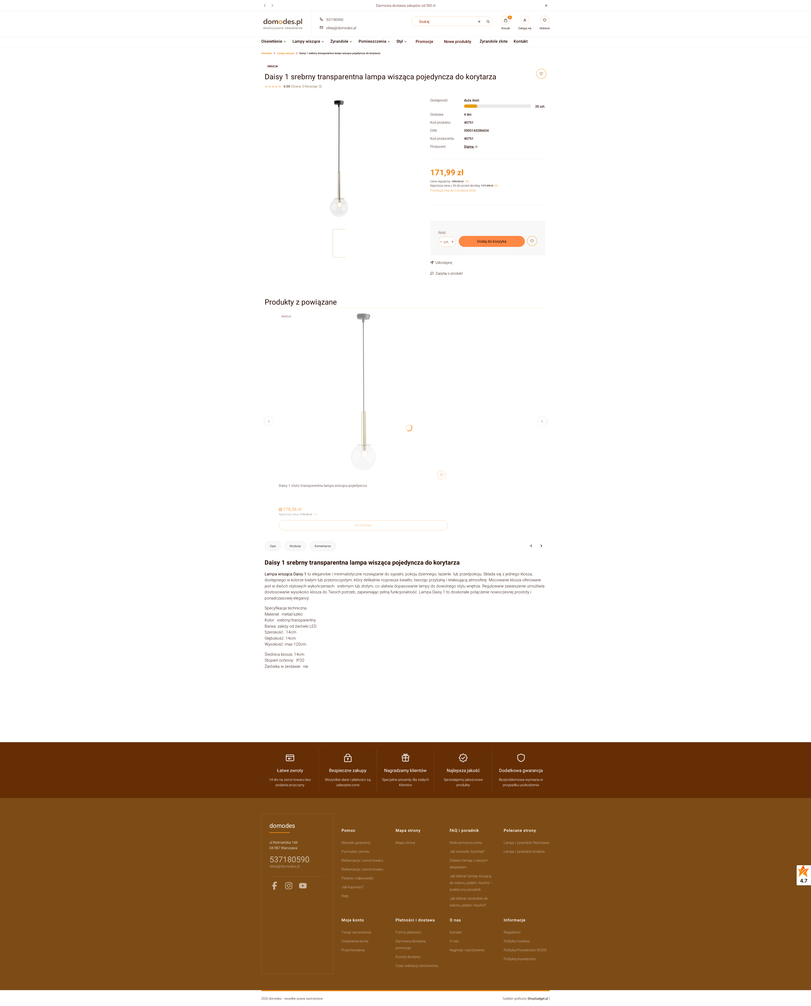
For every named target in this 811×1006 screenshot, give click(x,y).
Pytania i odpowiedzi (357, 878)
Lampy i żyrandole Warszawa (526, 842)
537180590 (334, 20)
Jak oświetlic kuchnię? (467, 851)
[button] (546, 5)
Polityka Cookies (517, 941)
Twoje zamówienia (356, 932)
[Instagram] (289, 886)
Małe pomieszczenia (466, 842)
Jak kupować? (353, 887)
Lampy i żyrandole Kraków (524, 851)
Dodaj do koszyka (491, 241)
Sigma (469, 147)
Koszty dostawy (408, 957)
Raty (345, 896)
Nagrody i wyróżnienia (467, 950)
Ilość (442, 232)
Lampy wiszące (285, 53)
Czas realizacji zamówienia (417, 966)
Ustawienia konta (355, 941)
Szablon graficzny (525, 999)
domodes (266, 53)
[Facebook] (274, 886)
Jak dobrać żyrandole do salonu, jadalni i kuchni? (469, 901)
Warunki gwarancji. (356, 842)
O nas (454, 941)
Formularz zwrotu (355, 851)
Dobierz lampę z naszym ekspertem (469, 863)
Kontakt (456, 932)
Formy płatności (408, 932)
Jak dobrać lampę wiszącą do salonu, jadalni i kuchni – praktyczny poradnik (471, 883)
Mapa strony (405, 842)
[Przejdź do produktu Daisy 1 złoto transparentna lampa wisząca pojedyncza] (363, 396)
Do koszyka (363, 525)
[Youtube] (303, 886)
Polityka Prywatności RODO (525, 950)
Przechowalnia (353, 950)
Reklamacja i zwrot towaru (362, 860)
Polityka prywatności (520, 959)
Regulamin (512, 932)
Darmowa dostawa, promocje (411, 944)
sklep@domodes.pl (341, 28)
